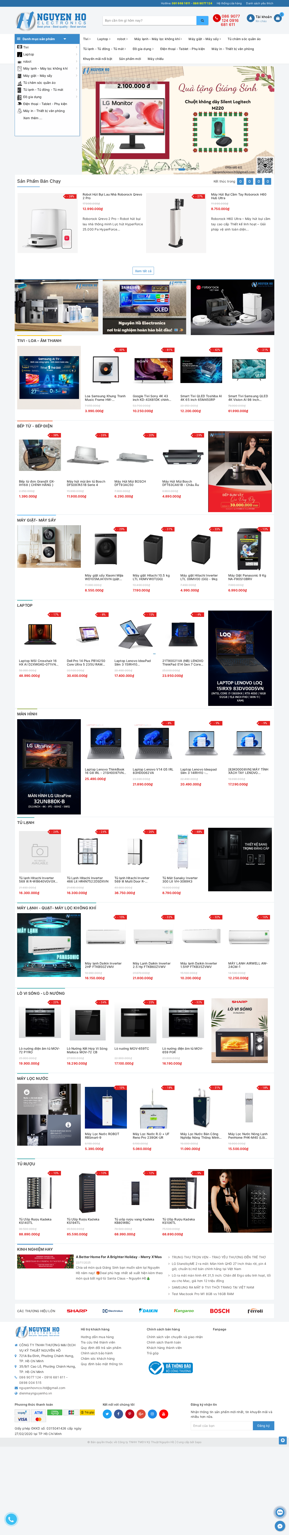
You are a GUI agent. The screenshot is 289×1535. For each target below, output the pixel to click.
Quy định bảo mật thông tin (102, 1364)
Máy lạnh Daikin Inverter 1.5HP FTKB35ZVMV (198, 965)
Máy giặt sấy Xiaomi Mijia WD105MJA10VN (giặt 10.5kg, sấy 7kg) (104, 577)
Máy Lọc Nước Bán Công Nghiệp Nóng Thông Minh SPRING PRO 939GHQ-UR (200, 1135)
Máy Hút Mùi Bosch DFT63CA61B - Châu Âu (180, 483)
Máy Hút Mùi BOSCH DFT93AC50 (130, 483)
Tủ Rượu (26, 1164)
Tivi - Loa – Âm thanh (39, 340)
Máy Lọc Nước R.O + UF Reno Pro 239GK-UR (151, 1135)
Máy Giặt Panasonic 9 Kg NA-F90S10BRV (247, 577)
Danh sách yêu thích (259, 3)
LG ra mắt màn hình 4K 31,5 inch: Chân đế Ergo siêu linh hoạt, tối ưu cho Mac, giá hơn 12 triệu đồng (221, 1278)
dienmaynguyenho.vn (35, 1393)
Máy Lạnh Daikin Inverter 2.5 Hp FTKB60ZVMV (151, 965)
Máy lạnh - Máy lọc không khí (45, 68)
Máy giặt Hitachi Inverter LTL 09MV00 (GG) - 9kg (199, 577)
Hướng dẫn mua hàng (97, 1337)
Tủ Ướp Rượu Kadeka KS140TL (35, 1221)
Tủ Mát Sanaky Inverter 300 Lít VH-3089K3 (180, 879)
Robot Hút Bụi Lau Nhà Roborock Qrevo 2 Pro (112, 196)
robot (27, 61)
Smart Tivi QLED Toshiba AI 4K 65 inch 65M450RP (201, 397)
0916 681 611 (230, 22)
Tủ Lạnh (25, 822)
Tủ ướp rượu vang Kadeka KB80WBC (134, 1221)
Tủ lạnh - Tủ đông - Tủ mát (43, 89)
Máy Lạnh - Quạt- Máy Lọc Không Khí (56, 908)
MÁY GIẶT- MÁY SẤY (36, 520)
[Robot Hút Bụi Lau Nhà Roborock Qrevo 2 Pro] (48, 223)
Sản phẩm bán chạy (39, 181)
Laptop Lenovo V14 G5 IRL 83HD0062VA (153, 771)
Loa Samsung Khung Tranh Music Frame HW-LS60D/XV (105, 397)
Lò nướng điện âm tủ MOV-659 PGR (182, 1050)
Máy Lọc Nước (32, 1078)
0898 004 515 (30, 1382)
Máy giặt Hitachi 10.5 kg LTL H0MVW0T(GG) (151, 577)
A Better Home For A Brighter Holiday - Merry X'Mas (119, 1257)
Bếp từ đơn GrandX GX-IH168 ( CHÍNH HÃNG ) (37, 483)
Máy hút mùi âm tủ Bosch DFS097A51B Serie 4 (86, 483)
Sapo (198, 1442)
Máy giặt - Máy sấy (37, 76)
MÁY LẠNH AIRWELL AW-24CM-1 (248, 965)
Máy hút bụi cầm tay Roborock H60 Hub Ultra (238, 196)
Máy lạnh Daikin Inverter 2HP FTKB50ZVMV (103, 965)
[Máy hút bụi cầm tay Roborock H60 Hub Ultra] (176, 223)
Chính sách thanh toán (164, 1342)
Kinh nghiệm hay (35, 1249)
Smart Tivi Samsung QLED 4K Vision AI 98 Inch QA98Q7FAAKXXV (248, 397)
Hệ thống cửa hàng (229, 3)
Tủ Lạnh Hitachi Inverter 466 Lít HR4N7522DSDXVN (88, 879)
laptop (25, 605)
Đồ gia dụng (32, 97)
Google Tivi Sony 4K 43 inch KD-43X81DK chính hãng (151, 397)
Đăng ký (263, 1426)
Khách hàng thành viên (164, 1348)
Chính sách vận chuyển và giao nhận (175, 1337)
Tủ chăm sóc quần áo (39, 82)
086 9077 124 (30, 1377)
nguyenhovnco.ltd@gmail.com (42, 1388)
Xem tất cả (143, 271)
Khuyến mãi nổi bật (97, 59)
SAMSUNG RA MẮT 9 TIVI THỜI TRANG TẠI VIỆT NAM (213, 1287)
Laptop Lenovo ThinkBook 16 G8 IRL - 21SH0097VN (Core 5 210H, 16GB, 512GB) (104, 771)
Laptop (28, 54)
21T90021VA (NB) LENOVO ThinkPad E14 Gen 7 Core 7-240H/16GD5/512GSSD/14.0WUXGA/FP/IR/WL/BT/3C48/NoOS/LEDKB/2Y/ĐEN (183, 662)
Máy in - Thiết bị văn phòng (44, 111)
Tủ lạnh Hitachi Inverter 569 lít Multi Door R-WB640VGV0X (131, 879)
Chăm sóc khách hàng (98, 1358)
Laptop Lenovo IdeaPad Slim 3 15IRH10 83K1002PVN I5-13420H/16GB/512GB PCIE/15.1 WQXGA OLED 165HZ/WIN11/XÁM (132, 662)
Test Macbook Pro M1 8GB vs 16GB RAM (203, 1294)
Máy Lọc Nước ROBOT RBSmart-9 (102, 1135)
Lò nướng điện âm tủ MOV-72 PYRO (39, 1050)
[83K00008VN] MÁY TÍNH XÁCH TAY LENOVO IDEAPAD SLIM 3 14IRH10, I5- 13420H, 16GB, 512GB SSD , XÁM (248, 771)
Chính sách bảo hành (97, 1353)
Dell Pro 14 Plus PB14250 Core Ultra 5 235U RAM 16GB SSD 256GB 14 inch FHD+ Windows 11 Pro (86, 662)
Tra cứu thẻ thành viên (98, 1342)
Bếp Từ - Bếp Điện (35, 426)
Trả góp (153, 1353)
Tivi (26, 47)
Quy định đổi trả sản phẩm (101, 1348)
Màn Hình (27, 714)
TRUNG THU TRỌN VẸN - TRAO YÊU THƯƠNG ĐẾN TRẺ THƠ (219, 1257)
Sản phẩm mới (130, 59)
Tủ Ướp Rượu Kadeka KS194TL (83, 1221)
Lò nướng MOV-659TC (131, 1048)
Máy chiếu (155, 59)
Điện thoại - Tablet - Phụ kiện (45, 104)
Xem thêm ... (32, 118)
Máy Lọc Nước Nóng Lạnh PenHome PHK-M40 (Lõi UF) (248, 1135)
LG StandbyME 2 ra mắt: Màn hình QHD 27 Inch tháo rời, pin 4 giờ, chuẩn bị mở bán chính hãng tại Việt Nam (219, 1266)
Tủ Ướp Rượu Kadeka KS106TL (178, 1221)
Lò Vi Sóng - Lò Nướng (41, 993)
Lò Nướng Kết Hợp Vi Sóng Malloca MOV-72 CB (87, 1050)
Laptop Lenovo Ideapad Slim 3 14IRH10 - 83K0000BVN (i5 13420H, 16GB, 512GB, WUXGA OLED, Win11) (200, 771)
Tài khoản (264, 17)
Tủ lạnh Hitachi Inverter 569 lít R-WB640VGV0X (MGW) (37, 879)
